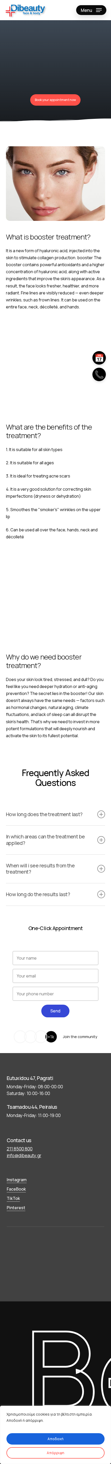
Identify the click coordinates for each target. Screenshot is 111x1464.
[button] (91, 10)
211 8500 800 (20, 1149)
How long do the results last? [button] (38, 894)
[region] (55, 1435)
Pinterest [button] (16, 1208)
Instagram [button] (17, 1180)
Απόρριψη (55, 1452)
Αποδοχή (55, 1438)
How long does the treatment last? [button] (44, 814)
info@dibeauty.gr (24, 1155)
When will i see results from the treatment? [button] (40, 868)
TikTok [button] (13, 1198)
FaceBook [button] (16, 1189)
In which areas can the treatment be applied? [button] (45, 839)
